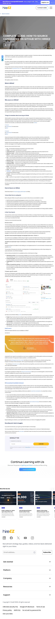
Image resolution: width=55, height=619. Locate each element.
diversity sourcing (16, 364)
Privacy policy (7, 610)
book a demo (21, 431)
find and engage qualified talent (20, 191)
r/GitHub (35, 122)
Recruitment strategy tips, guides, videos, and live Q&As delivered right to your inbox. (27, 545)
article (9, 247)
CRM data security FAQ (10, 607)
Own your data (8, 614)
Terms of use (40, 607)
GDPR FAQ (17, 610)
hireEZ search (8, 328)
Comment (7, 125)
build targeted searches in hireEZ (17, 360)
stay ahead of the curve (17, 68)
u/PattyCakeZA (9, 126)
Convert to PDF (10, 44)
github (7, 128)
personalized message (34, 401)
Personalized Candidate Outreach (15, 383)
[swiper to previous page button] (51, 489)
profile (19, 314)
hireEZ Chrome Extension (26, 371)
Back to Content (5, 13)
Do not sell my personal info (32, 610)
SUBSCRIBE (41, 443)
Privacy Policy (27, 447)
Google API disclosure (27, 607)
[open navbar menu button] (51, 8)
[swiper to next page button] (53, 489)
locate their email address (36, 391)
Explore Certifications (28, 469)
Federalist (8, 171)
